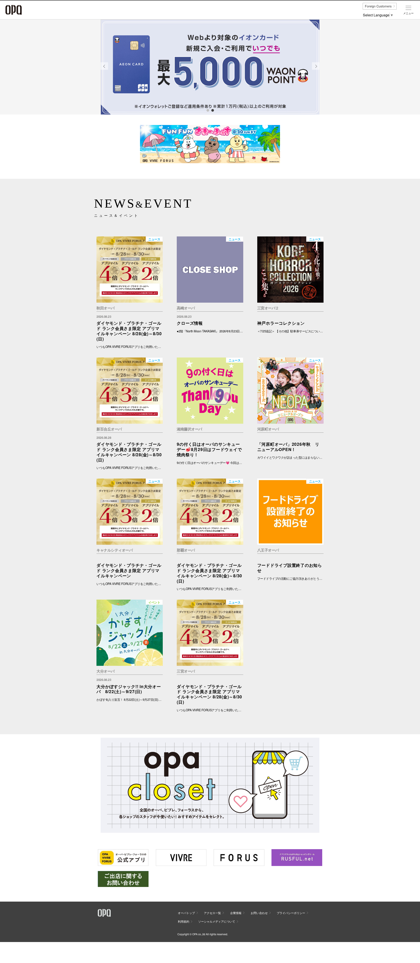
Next (315, 69)
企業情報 (236, 913)
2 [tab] (212, 110)
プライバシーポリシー (291, 913)
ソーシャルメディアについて (216, 921)
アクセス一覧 (212, 913)
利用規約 (183, 921)
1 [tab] (207, 110)
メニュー (408, 13)
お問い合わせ (259, 913)
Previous (104, 69)
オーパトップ (186, 913)
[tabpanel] (210, 67)
